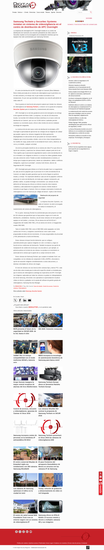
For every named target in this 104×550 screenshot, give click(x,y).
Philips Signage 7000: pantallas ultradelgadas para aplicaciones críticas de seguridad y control (80, 124)
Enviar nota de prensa (74, 543)
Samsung (28, 291)
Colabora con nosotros (60, 543)
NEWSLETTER (33, 307)
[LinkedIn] (25, 300)
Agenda (53, 12)
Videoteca (73, 33)
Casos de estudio (38, 286)
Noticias (20, 12)
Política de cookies (22, 543)
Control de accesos (48, 286)
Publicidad (42, 543)
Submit (91, 12)
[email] (29, 300)
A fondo (26, 12)
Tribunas (47, 12)
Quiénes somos (33, 543)
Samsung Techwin (32, 107)
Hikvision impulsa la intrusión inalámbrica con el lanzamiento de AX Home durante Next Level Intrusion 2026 (80, 87)
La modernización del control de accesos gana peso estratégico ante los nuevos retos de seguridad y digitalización (80, 113)
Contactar (84, 543)
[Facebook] (20, 300)
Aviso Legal (49, 543)
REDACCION (18, 286)
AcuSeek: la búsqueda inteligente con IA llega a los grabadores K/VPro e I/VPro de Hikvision (80, 100)
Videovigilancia (22, 288)
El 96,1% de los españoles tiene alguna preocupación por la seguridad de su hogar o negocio (80, 149)
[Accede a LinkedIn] (100, 476)
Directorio (58, 12)
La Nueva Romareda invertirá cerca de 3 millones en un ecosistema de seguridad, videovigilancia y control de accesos (80, 131)
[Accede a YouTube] (100, 480)
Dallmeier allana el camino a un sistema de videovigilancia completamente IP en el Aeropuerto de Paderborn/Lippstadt (80, 107)
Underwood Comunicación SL (38, 547)
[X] (15, 300)
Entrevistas (32, 12)
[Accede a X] (100, 473)
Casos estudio (40, 12)
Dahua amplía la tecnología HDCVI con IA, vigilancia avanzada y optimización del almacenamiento (80, 93)
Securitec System (19, 109)
